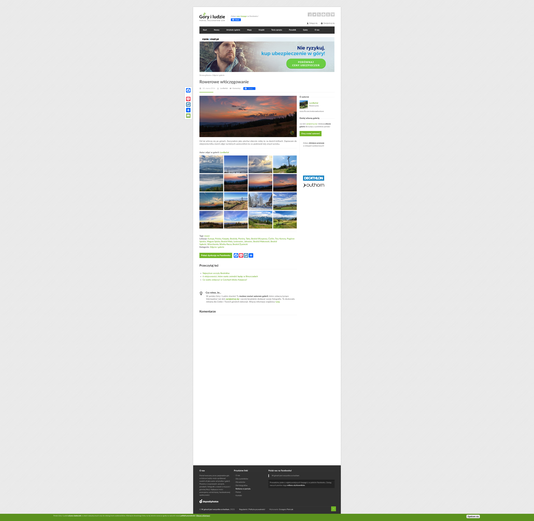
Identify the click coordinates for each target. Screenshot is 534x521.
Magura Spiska (213, 242)
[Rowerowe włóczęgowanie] (211, 183)
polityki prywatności (188, 516)
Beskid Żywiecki (240, 244)
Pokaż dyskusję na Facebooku (215, 255)
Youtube (328, 14)
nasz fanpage (242, 16)
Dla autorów (240, 482)
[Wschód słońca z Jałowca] (236, 183)
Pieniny (241, 239)
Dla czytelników (242, 479)
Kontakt (239, 496)
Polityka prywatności (257, 509)
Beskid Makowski (261, 242)
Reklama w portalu (243, 489)
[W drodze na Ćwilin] (236, 164)
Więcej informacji (203, 516)
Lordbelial (224, 88)
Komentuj (236, 88)
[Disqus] (248, 353)
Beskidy (233, 239)
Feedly (323, 14)
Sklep (333, 14)
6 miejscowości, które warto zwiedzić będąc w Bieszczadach (230, 276)
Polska (218, 239)
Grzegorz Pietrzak (286, 509)
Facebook (310, 14)
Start (205, 30)
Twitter (314, 14)
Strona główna (205, 75)
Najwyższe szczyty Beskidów (216, 273)
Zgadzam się (473, 516)
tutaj (278, 302)
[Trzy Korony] (211, 164)
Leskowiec (238, 242)
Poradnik (292, 30)
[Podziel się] (188, 110)
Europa (211, 239)
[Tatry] (260, 220)
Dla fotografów (242, 485)
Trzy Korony (280, 239)
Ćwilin (271, 239)
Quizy (305, 30)
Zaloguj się (313, 23)
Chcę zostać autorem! (310, 134)
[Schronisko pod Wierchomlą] (260, 201)
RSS (319, 14)
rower (207, 236)
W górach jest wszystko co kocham (285, 476)
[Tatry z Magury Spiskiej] (260, 164)
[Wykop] (188, 104)
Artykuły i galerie (233, 30)
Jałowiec (248, 242)
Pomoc (238, 492)
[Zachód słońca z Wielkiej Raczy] (211, 220)
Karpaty (225, 239)
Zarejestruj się (329, 23)
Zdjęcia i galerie (218, 75)
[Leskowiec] (285, 164)
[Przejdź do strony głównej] (212, 17)
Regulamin (243, 509)
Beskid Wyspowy (259, 239)
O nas (317, 30)
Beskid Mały (227, 242)
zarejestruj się (232, 299)
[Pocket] (188, 99)
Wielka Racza (225, 244)
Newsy (216, 30)
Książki (261, 30)
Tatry (248, 239)
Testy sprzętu (276, 30)
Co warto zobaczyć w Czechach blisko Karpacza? (225, 280)
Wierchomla (212, 244)
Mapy (249, 30)
